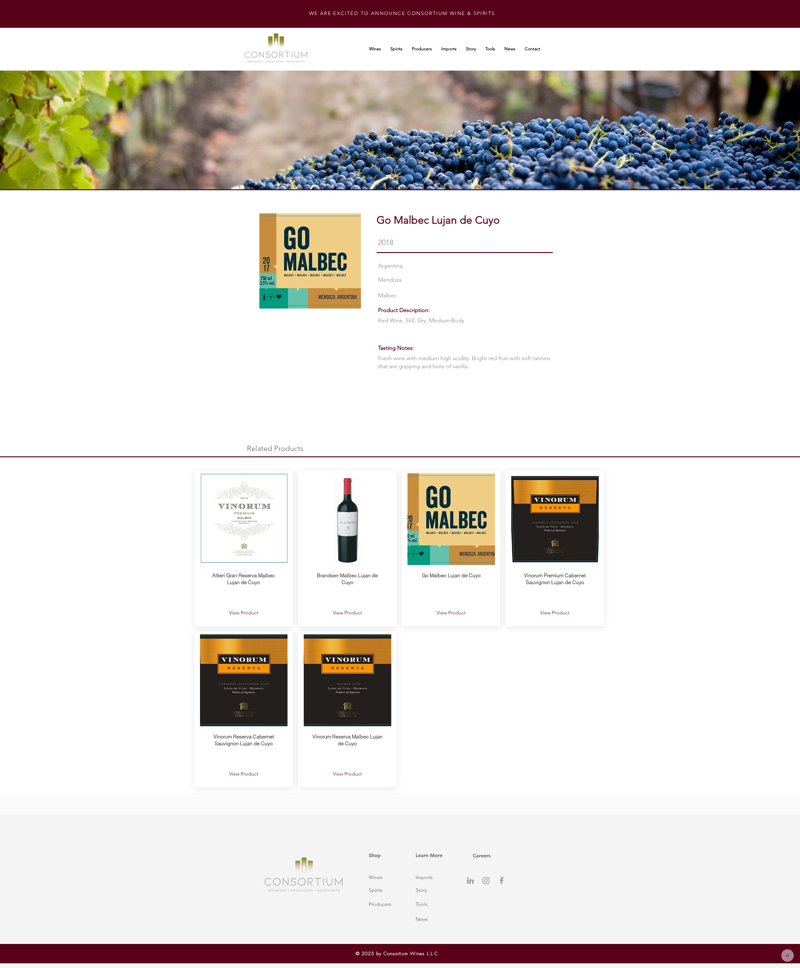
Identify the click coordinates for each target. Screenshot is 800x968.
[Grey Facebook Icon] (501, 880)
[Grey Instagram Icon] (486, 880)
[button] (385, 877)
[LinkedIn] (470, 880)
